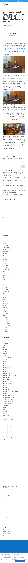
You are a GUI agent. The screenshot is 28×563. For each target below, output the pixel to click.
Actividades (5, 339)
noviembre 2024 (6, 231)
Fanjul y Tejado (6, 415)
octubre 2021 (5, 293)
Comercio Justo (6, 379)
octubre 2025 (5, 215)
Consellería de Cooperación (8, 387)
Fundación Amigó (6, 423)
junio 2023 (5, 255)
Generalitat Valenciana (7, 441)
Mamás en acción (6, 468)
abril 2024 (5, 243)
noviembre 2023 (6, 249)
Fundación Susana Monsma (9, 437)
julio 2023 (5, 253)
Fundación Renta (6, 435)
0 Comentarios (10, 25)
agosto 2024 (5, 235)
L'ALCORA (5, 458)
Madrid (4, 466)
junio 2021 (5, 297)
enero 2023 (5, 265)
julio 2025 (5, 219)
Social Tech (5, 509)
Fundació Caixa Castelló (8, 419)
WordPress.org (6, 535)
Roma (4, 497)
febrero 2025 (5, 225)
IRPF (4, 454)
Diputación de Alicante (7, 399)
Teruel (4, 516)
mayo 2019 (5, 333)
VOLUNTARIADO (6, 522)
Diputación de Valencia (7, 403)
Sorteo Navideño (6, 511)
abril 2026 (5, 209)
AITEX (4, 345)
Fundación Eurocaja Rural (8, 427)
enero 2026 (5, 211)
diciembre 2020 (6, 309)
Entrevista (5, 413)
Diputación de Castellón (8, 401)
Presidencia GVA (6, 489)
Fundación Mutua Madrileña (9, 431)
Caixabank (5, 361)
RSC (3, 501)
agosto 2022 (5, 275)
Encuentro (5, 411)
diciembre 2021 (6, 289)
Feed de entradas (6, 531)
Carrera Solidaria (6, 367)
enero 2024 (5, 245)
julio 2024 (5, 237)
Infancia (4, 449)
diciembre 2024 (6, 229)
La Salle (4, 460)
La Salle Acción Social (7, 462)
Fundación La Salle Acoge (8, 429)
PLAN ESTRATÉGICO (7, 484)
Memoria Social (6, 470)
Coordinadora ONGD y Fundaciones (10, 395)
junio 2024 (5, 239)
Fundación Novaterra (7, 433)
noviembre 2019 (6, 325)
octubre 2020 (5, 311)
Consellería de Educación (8, 389)
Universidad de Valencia (8, 517)
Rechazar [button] (23, 561)
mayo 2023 (5, 257)
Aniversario (5, 349)
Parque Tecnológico (7, 480)
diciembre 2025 (6, 213)
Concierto (5, 381)
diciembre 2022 (6, 267)
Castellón (5, 371)
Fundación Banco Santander (9, 425)
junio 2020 (5, 315)
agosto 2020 (5, 313)
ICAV (4, 445)
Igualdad (4, 447)
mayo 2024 (5, 241)
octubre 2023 (5, 251)
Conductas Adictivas (7, 383)
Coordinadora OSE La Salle (8, 397)
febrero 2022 (5, 285)
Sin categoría (5, 507)
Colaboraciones (21, 24)
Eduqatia (4, 407)
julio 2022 (5, 277)
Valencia (4, 520)
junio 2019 (5, 331)
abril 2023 (5, 259)
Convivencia (5, 393)
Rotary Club (5, 499)
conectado (15, 158)
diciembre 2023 (6, 247)
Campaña (5, 365)
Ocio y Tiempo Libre (7, 476)
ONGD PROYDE (6, 478)
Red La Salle (5, 493)
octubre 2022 (5, 271)
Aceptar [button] (17, 561)
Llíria (4, 464)
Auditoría (5, 353)
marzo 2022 (5, 283)
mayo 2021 (5, 299)
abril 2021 (5, 301)
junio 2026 (5, 207)
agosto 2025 (5, 217)
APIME (4, 351)
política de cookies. (10, 561)
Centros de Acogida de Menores (9, 375)
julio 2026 (5, 205)
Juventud (4, 456)
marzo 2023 (5, 261)
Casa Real (5, 369)
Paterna (4, 482)
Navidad (4, 472)
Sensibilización (6, 505)
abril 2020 (5, 317)
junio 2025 (5, 221)
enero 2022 (5, 287)
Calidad (4, 363)
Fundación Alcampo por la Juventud (10, 421)
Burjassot (5, 359)
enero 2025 (5, 227)
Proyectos (5, 491)
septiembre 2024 (6, 233)
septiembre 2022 (6, 273)
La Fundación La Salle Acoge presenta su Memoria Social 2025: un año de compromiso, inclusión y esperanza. (13, 185)
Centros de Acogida (7, 373)
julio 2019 (5, 329)
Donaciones (5, 405)
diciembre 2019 (6, 323)
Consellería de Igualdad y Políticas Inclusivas (12, 391)
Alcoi (4, 347)
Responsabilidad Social (7, 495)
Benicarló (5, 355)
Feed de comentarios (7, 533)
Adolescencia (5, 343)
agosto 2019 (5, 327)
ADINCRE (5, 341)
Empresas (5, 409)
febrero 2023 (5, 263)
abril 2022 (5, 281)
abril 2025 (5, 223)
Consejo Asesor (6, 385)
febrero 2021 (5, 305)
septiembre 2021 (6, 295)
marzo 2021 (5, 303)
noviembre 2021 (6, 291)
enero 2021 (5, 307)
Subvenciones (6, 513)
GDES (4, 439)
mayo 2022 (5, 279)
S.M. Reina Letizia (6, 503)
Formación (5, 417)
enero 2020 (5, 321)
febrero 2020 (5, 319)
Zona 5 (4, 524)
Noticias (4, 25)
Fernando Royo (7, 24)
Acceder (4, 529)
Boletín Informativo (7, 357)
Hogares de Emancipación (8, 443)
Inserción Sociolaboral (7, 452)
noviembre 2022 (6, 269)
